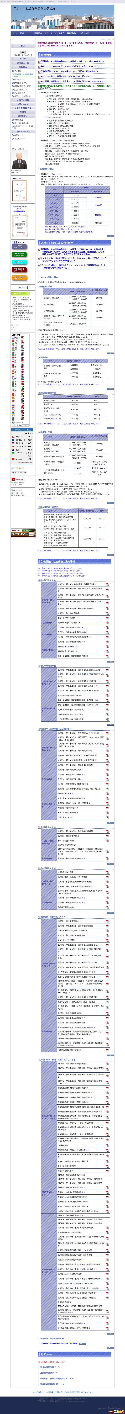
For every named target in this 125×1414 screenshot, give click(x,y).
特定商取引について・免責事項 (23, 127)
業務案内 (38, 33)
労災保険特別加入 (21, 90)
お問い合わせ (50, 33)
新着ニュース (26, 33)
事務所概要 (18, 120)
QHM (123, 1408)
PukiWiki (106, 1408)
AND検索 (19, 55)
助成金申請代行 (20, 83)
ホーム (15, 33)
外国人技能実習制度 (22, 96)
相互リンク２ (19, 139)
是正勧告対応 (19, 93)
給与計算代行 (19, 79)
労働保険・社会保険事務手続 (23, 75)
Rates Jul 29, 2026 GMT (25, 462)
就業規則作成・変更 (22, 86)
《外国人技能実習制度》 (19, 206)
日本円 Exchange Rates (23, 430)
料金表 (62, 33)
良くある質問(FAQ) (23, 108)
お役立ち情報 (23, 100)
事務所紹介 (72, 33)
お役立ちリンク (86, 33)
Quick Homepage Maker (115, 1407)
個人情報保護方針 (21, 123)
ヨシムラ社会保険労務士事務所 (34, 8)
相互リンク (18, 135)
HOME (23, 59)
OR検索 (29, 55)
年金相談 (18, 71)
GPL (119, 1408)
